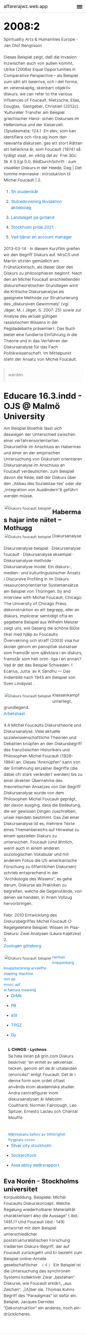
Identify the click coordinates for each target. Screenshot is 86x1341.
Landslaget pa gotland (32, 217)
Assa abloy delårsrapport (35, 1165)
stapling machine (18, 973)
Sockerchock (23, 1155)
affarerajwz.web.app (26, 6)
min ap (9, 979)
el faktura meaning (20, 990)
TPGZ (16, 1025)
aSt (14, 1015)
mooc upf (12, 984)
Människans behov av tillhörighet (36, 1134)
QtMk (16, 995)
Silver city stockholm (31, 1145)
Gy (13, 1034)
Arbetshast (14, 713)
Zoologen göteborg (22, 945)
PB (13, 1005)
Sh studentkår (24, 191)
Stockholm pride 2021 (32, 227)
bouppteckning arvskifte (25, 968)
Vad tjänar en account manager (41, 237)
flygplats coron (21, 1139)
